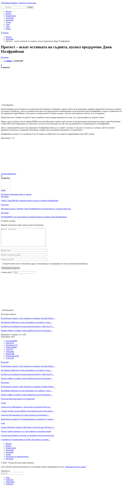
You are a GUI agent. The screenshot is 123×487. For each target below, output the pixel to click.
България (9, 20)
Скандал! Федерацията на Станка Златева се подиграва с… (25, 415)
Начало (9, 11)
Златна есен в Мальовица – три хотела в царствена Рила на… (26, 407)
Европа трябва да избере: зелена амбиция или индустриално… (26, 330)
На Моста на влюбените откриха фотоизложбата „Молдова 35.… (27, 326)
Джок (3, 174)
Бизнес (8, 14)
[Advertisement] (61, 85)
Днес (8, 27)
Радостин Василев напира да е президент (18, 399)
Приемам (69, 467)
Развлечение (11, 16)
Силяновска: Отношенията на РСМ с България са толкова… (25, 439)
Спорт (8, 22)
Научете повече (79, 467)
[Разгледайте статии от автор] (6, 188)
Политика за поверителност (17, 456)
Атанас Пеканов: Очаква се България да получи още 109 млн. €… (28, 427)
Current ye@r (7, 272)
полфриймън (11, 174)
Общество (11, 347)
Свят (8, 24)
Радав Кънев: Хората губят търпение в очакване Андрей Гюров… (28, 318)
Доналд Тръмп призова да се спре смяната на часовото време (26, 431)
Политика (10, 18)
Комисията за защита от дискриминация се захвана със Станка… (27, 419)
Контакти (10, 459)
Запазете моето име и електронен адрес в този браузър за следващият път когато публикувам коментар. (45, 264)
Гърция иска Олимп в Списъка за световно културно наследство (27, 435)
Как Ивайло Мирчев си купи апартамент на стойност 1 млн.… (26, 322)
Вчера (8, 29)
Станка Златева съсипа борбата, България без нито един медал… (27, 411)
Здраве (10, 352)
